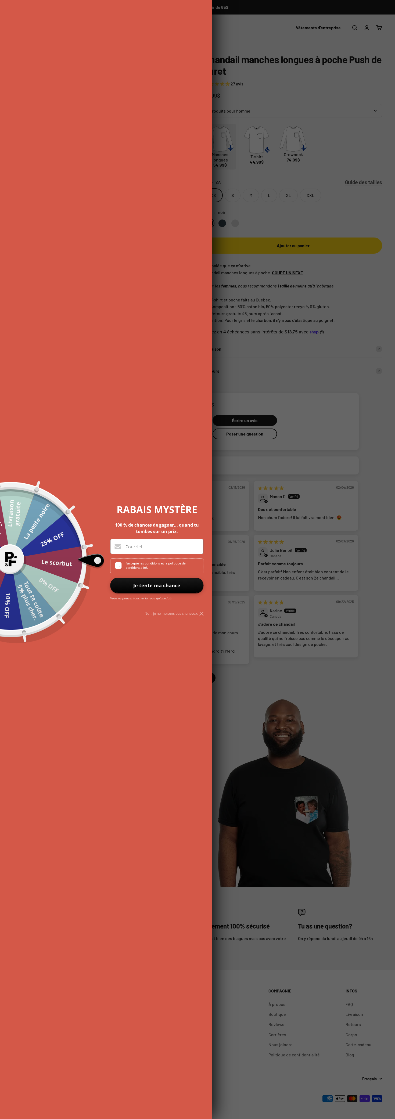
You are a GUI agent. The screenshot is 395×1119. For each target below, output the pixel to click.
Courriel (133, 547)
